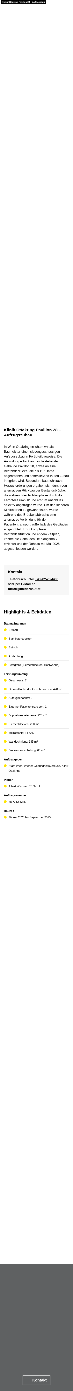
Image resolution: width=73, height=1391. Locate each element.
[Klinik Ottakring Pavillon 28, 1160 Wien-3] (36, 952)
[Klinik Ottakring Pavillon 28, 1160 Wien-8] (36, 1181)
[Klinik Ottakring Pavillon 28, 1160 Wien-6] (36, 1090)
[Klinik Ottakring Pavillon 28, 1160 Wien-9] (36, 1227)
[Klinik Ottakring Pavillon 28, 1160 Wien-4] (36, 998)
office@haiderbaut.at (24, 589)
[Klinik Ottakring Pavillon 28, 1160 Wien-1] (36, 861)
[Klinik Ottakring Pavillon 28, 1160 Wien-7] (36, 1136)
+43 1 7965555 (39, 1330)
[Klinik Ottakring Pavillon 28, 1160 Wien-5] (36, 1044)
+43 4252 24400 (46, 579)
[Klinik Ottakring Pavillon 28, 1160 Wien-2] (36, 906)
